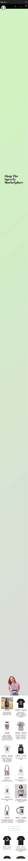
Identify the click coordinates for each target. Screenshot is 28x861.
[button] (15, 6)
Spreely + (3, 2)
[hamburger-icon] (25, 2)
